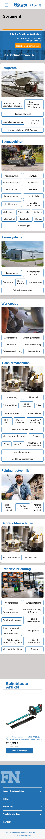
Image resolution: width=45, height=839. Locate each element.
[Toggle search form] (31, 5)
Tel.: (29, 38)
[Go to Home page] (20, 5)
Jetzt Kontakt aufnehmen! (28, 46)
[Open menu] (7, 5)
